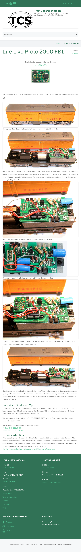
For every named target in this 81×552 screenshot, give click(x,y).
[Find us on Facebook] (4, 4)
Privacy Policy (8, 493)
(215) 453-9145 (8, 468)
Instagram (10, 526)
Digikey (5, 428)
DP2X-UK (40, 64)
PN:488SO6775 (18, 431)
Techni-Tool (6, 431)
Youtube (10, 531)
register (71, 3)
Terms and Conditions (10, 497)
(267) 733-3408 (48, 468)
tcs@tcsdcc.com (9, 481)
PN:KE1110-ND (15, 428)
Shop (4, 508)
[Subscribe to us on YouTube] (10, 4)
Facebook (9, 522)
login (64, 3)
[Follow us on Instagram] (7, 4)
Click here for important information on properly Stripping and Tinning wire (29, 449)
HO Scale (75, 54)
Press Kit (6, 504)
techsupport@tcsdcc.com (51, 482)
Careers (5, 501)
